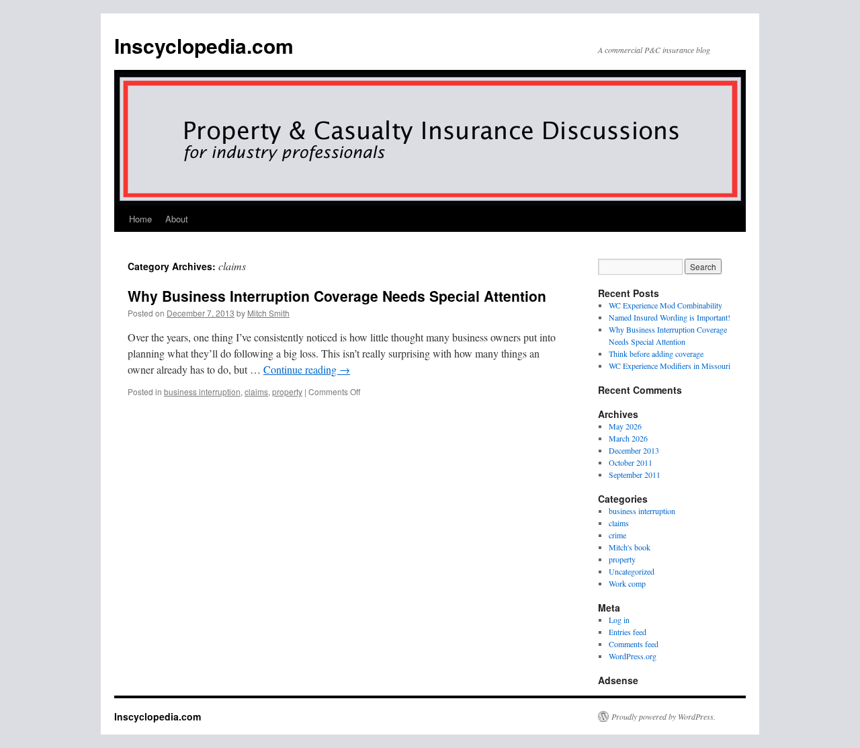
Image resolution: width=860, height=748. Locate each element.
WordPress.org (632, 656)
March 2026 (628, 438)
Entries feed (627, 631)
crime (617, 535)
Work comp (627, 583)
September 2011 (634, 474)
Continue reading (306, 369)
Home (140, 218)
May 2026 (625, 426)
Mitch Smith (268, 313)
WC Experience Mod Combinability (665, 305)
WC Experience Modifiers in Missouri (669, 365)
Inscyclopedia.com (204, 45)
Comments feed (633, 643)
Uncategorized (631, 571)
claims (256, 391)
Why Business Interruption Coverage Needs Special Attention (337, 296)
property (287, 391)
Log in (619, 619)
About (176, 218)
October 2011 (630, 462)
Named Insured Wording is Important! (669, 317)
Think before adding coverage (656, 353)
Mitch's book (629, 547)
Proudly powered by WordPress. (663, 716)
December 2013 (634, 450)
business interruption (202, 391)
